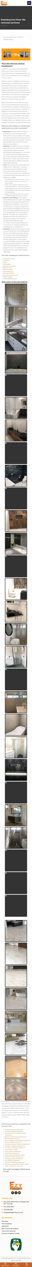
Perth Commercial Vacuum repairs (15, 1155)
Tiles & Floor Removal (8, 1231)
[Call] (26, 1264)
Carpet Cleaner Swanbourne (13, 1151)
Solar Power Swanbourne (12, 1153)
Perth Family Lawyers (11, 1149)
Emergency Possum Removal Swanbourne (17, 1144)
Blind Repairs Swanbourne (12, 1138)
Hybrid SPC (5, 1226)
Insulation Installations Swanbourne (15, 1146)
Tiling (4, 262)
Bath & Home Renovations (10, 1229)
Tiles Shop (5, 1221)
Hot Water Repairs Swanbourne (14, 1131)
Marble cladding (7, 277)
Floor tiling (6, 260)
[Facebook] (12, 1192)
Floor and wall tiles (8, 273)
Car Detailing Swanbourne (12, 1160)
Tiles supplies (7, 264)
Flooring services (8, 271)
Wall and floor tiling (8, 258)
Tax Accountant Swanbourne (13, 1142)
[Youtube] (19, 1192)
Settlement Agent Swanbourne (14, 1129)
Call (26, 1265)
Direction (16, 1265)
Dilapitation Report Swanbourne (14, 1157)
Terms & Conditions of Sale (10, 1233)
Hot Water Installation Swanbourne (15, 1147)
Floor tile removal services (10, 275)
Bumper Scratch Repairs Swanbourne (15, 1137)
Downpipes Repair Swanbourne (14, 1158)
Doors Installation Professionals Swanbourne (17, 1140)
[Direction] (16, 1264)
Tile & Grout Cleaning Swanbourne (14, 1162)
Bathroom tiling (7, 269)
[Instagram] (16, 1192)
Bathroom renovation (9, 266)
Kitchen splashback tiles (10, 278)
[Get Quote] (5, 1264)
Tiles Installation (7, 1224)
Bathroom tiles (7, 268)
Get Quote (5, 1265)
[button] (29, 3)
